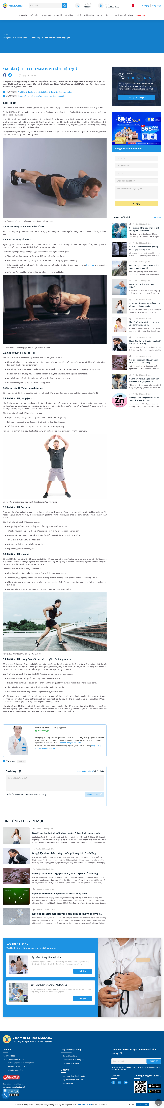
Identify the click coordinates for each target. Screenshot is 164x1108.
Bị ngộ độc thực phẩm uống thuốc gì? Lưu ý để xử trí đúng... (65, 853)
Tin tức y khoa (21, 37)
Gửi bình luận (92, 794)
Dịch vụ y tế (46, 15)
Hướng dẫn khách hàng (63, 15)
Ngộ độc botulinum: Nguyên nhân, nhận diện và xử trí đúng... (66, 873)
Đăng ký (145, 5)
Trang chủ (7, 37)
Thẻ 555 (108, 15)
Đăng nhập (156, 5)
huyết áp (90, 265)
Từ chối (131, 1104)
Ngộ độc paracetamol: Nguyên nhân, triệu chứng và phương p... (67, 913)
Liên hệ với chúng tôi (136, 97)
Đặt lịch (82, 971)
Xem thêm (157, 217)
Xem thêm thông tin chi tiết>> (70, 743)
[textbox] (136, 181)
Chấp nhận (143, 1104)
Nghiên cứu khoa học (85, 15)
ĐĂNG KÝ (154, 1061)
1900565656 (10, 1056)
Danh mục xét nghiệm (124, 15)
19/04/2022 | (39, 92)
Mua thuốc (140, 15)
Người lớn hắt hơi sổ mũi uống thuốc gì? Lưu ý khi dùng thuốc (66, 833)
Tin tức (100, 15)
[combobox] (136, 180)
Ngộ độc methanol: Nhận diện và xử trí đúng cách (59, 893)
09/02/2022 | (35, 96)
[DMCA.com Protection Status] (11, 1092)
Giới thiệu (34, 15)
